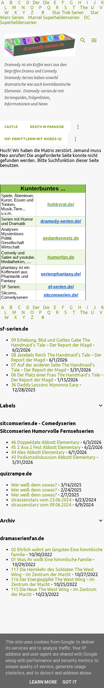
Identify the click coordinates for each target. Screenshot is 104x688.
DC (87, 17)
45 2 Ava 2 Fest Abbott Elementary (45, 447)
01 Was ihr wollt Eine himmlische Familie (51, 559)
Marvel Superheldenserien (54, 17)
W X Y (15, 12)
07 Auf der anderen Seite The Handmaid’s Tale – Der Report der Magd (53, 367)
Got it (69, 682)
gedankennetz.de (61, 238)
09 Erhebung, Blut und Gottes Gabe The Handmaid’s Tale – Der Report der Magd (51, 342)
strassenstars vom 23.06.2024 (41, 499)
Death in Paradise (47, 127)
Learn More (43, 682)
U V (97, 7)
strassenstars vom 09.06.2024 (41, 504)
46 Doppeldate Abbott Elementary (45, 442)
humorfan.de (60, 257)
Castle (11, 127)
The (84, 7)
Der (36, 2)
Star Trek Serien (68, 12)
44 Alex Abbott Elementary (38, 452)
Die (46, 2)
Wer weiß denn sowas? (34, 484)
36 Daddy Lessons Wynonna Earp (44, 384)
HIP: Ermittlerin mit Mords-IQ (33, 139)
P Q (45, 7)
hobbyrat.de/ (60, 204)
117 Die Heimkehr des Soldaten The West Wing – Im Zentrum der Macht (52, 572)
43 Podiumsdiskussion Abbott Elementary (53, 457)
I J (92, 2)
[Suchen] (83, 40)
